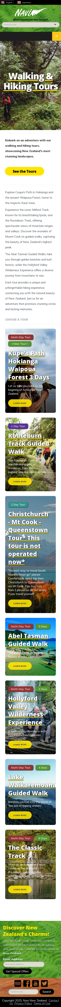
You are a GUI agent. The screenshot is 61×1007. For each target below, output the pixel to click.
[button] (30, 22)
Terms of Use (41, 1003)
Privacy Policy (23, 1003)
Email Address (13, 959)
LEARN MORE (20, 403)
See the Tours (24, 171)
